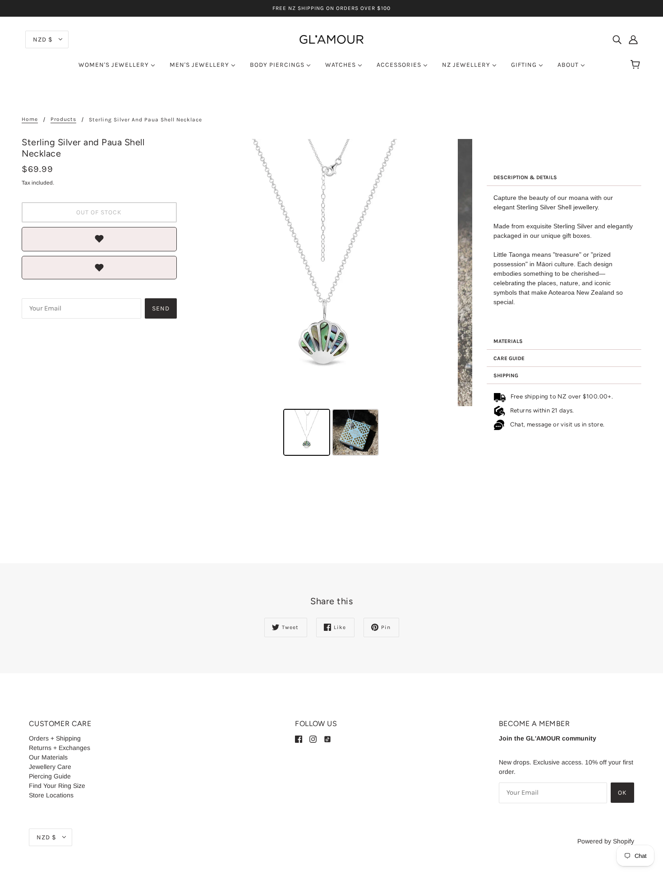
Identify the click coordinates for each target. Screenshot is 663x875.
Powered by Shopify (605, 841)
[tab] (564, 177)
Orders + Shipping (55, 738)
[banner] (331, 38)
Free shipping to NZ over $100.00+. (560, 396)
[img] (617, 39)
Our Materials (48, 757)
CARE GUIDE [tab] (509, 358)
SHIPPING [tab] (505, 375)
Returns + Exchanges (59, 747)
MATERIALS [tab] (508, 341)
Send (161, 308)
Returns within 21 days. (540, 410)
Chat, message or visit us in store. (558, 424)
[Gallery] (331, 298)
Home (30, 119)
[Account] (633, 39)
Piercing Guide (50, 776)
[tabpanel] (564, 259)
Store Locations (51, 795)
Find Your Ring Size (57, 785)
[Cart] (637, 65)
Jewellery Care (50, 766)
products (63, 119)
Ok (622, 792)
